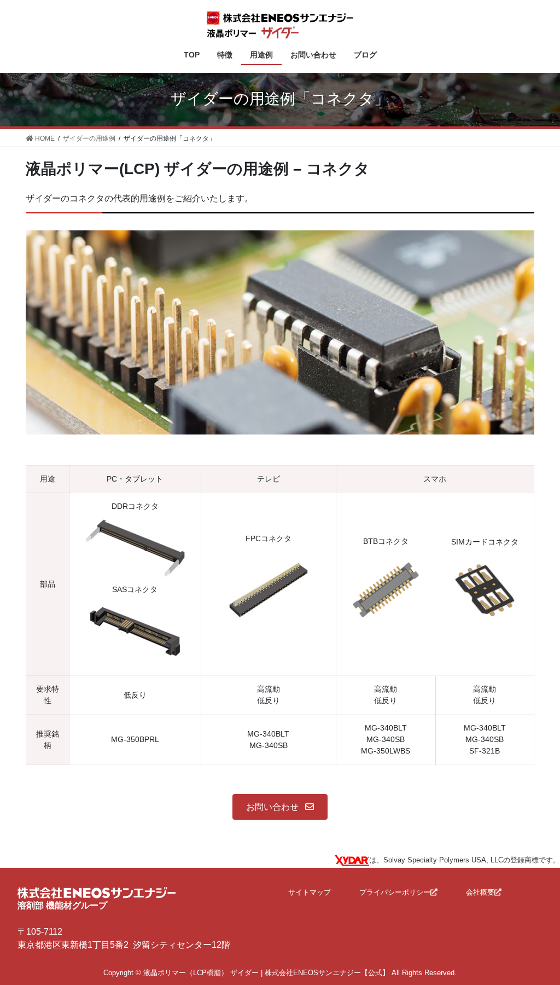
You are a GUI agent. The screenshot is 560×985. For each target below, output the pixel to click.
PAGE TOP (536, 945)
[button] (279, 807)
